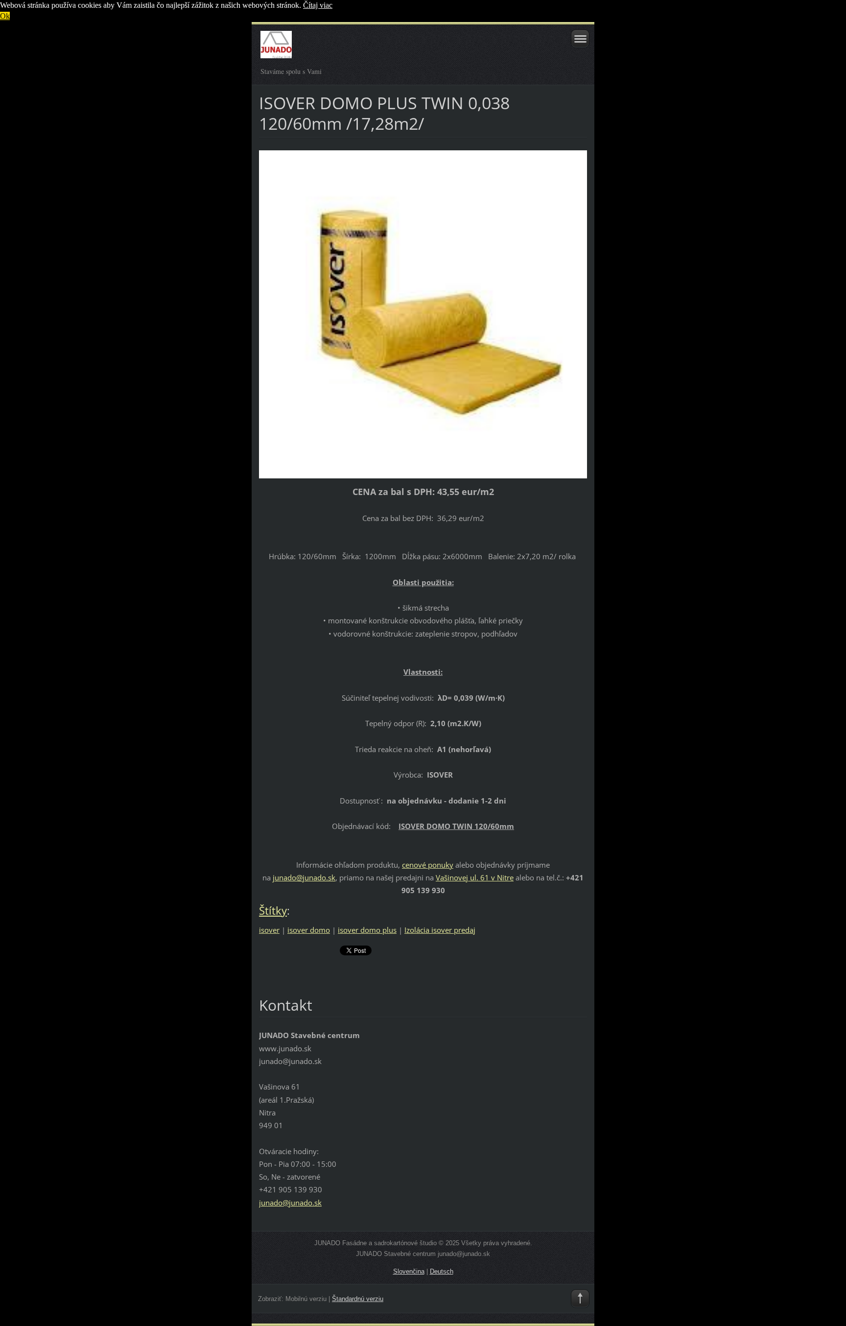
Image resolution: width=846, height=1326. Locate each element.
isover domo (308, 930)
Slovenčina (408, 1271)
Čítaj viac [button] (317, 5)
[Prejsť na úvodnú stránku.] (390, 49)
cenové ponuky (427, 865)
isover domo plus (367, 930)
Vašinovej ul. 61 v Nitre (475, 877)
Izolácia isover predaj (439, 930)
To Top (580, 1298)
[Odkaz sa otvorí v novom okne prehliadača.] (423, 313)
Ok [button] (5, 16)
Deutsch (441, 1271)
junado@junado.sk (304, 877)
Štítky (273, 910)
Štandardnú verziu (357, 1298)
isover (269, 930)
